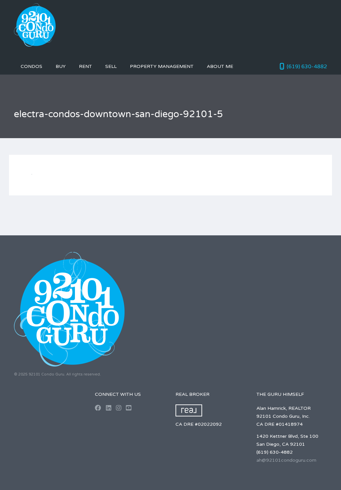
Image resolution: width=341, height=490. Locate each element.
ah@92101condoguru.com (286, 460)
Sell (111, 66)
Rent (85, 66)
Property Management (161, 66)
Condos (31, 66)
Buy (61, 66)
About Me (220, 66)
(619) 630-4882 (307, 66)
